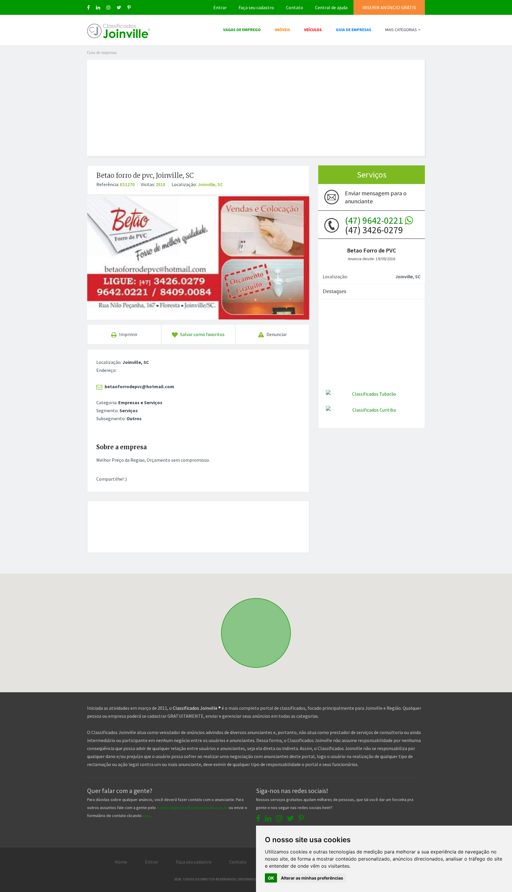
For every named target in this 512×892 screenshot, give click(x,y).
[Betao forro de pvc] (198, 257)
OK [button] (271, 877)
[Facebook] (88, 7)
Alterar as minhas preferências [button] (312, 877)
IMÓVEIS (282, 29)
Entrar (220, 7)
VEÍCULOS (313, 29)
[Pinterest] (129, 7)
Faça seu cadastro (256, 7)
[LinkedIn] (98, 7)
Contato (294, 7)
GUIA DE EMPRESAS (353, 29)
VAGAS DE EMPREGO (242, 29)
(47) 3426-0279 (375, 225)
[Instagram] (108, 7)
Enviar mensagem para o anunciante (376, 197)
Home (121, 862)
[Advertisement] (256, 101)
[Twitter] (119, 7)
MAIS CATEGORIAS (401, 29)
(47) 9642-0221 (375, 220)
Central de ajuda (331, 7)
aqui (146, 815)
